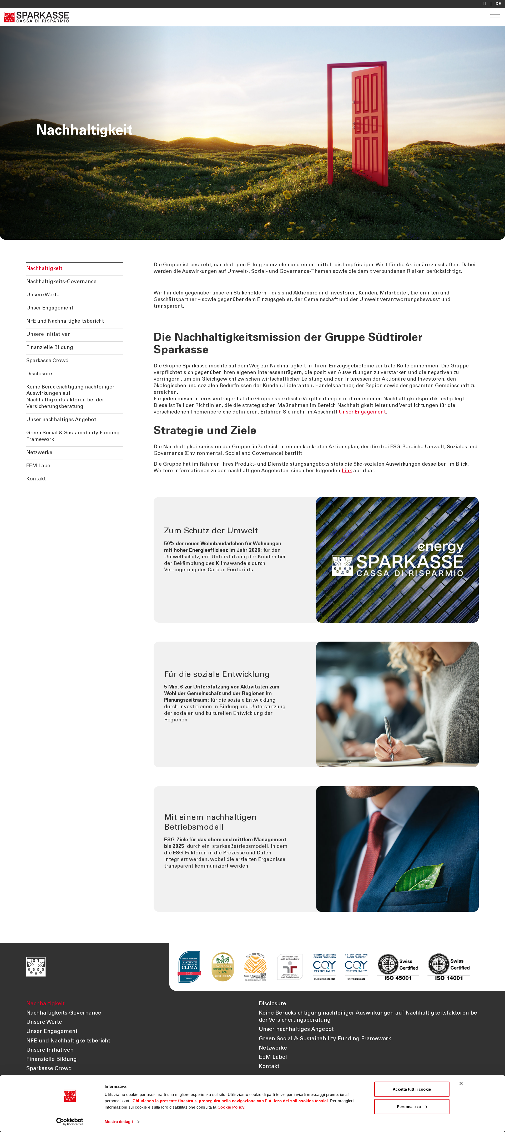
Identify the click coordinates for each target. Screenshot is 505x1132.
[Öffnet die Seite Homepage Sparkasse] (36, 17)
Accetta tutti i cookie (412, 1089)
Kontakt (36, 479)
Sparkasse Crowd (47, 360)
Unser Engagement (49, 308)
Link (347, 471)
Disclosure (39, 374)
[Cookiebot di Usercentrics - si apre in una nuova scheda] (70, 1122)
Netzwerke (39, 452)
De (498, 4)
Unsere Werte (42, 295)
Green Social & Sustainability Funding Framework (73, 436)
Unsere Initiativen (48, 334)
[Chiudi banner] (461, 1083)
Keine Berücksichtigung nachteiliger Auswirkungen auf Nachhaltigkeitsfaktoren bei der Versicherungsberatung (70, 397)
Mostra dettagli (119, 1121)
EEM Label (39, 466)
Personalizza (409, 1106)
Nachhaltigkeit (44, 268)
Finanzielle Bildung (49, 347)
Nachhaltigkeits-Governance (61, 281)
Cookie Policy (231, 1107)
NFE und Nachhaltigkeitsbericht (65, 321)
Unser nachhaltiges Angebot (61, 419)
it (485, 4)
